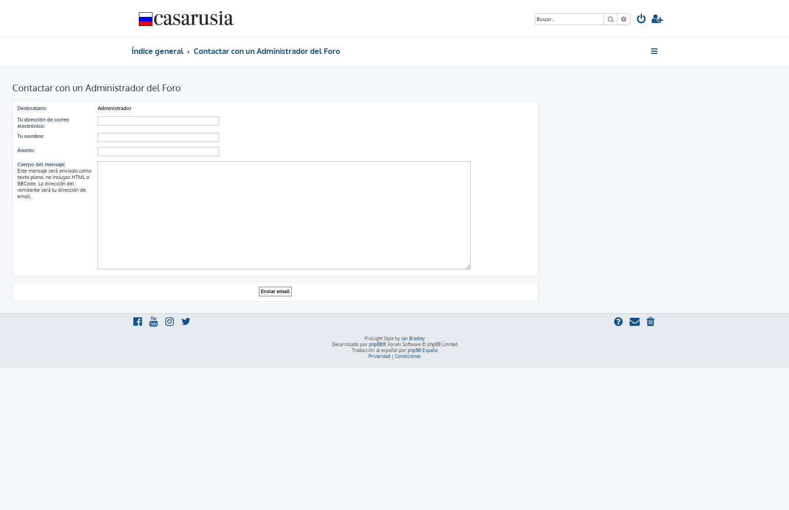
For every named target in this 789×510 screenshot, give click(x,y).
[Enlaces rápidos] (655, 51)
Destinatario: (32, 108)
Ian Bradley (413, 338)
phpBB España (422, 350)
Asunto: (26, 150)
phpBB (375, 344)
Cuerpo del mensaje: (41, 164)
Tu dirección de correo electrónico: (43, 122)
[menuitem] (641, 20)
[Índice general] (186, 18)
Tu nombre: (30, 136)
